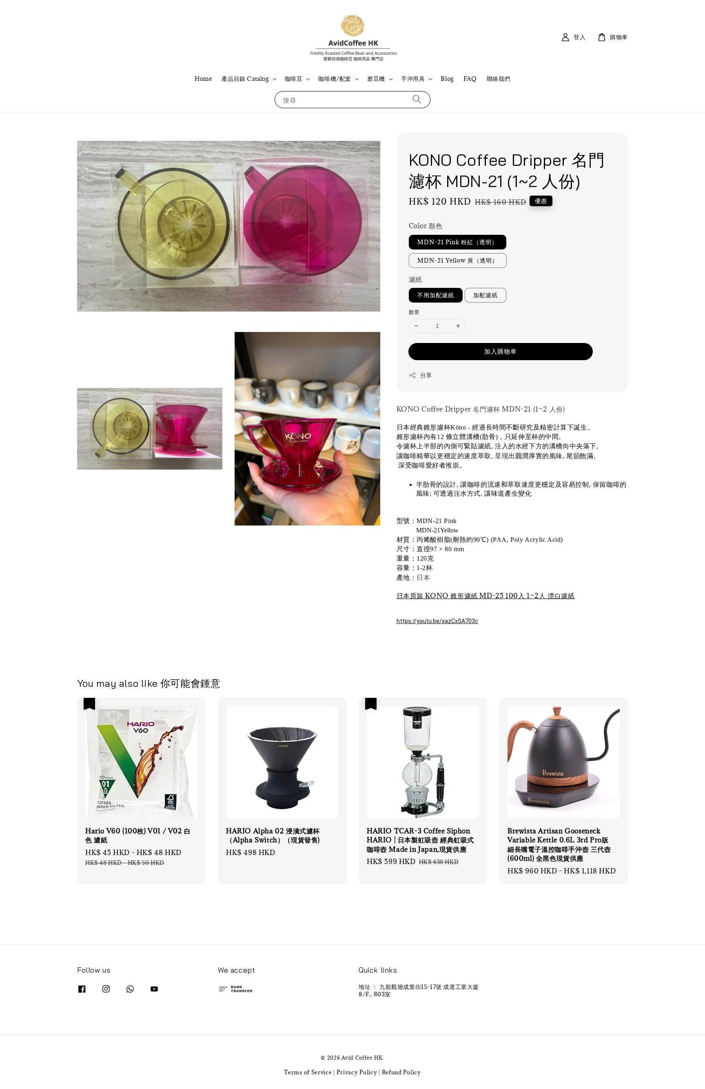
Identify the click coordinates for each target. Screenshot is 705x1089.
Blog (447, 78)
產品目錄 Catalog (245, 78)
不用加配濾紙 (435, 295)
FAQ (470, 78)
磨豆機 (376, 78)
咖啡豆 (294, 78)
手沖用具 (413, 78)
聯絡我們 (498, 78)
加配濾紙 (485, 295)
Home (203, 78)
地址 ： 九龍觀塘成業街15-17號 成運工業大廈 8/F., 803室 (419, 990)
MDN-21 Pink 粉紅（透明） (457, 242)
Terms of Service (308, 1072)
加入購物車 (500, 351)
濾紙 (415, 279)
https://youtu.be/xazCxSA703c (437, 621)
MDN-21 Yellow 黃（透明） (457, 260)
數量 (414, 312)
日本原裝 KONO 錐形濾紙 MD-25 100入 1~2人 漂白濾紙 (486, 595)
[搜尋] (417, 99)
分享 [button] (426, 375)
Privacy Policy (357, 1072)
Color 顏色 (426, 225)
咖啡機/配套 (334, 78)
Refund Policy (401, 1072)
